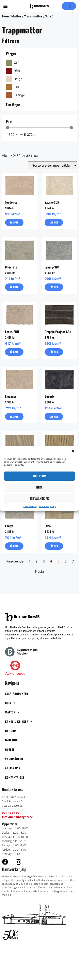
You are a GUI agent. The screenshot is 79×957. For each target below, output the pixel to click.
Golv (8, 703)
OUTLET (9, 749)
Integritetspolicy (47, 506)
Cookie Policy (30, 506)
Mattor (16, 16)
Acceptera (39, 476)
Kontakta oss (15, 777)
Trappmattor (33, 16)
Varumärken (14, 759)
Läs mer (14, 222)
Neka (39, 487)
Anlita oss (12, 768)
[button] (73, 451)
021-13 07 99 (10, 813)
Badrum (10, 731)
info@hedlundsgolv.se (17, 817)
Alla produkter (16, 693)
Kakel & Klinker (16, 721)
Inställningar (39, 498)
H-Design (11, 740)
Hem (5, 16)
